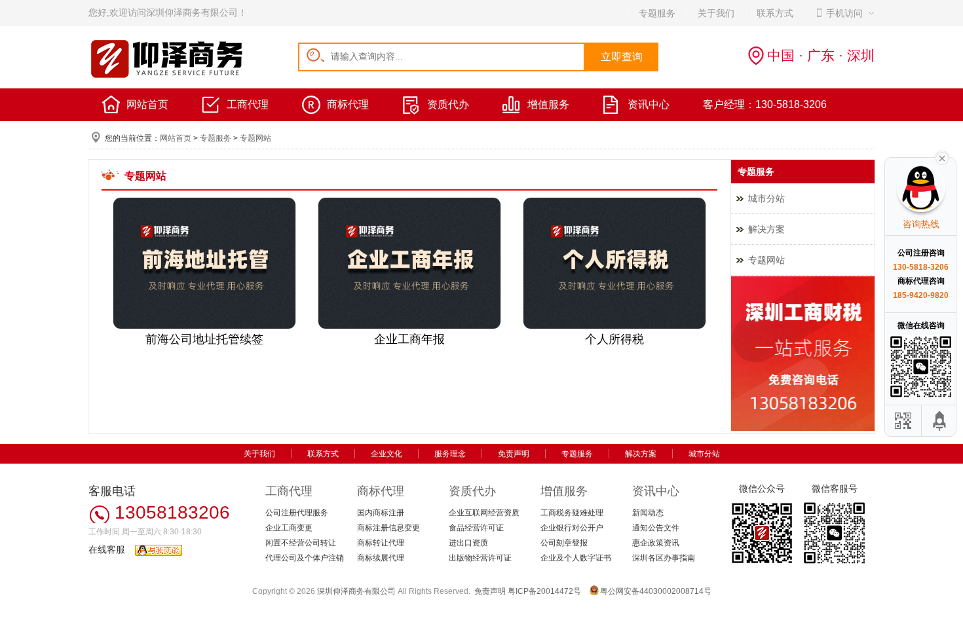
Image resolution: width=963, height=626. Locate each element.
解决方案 (766, 229)
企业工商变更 (288, 527)
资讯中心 (649, 104)
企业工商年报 (409, 339)
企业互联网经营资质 (484, 512)
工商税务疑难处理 (571, 512)
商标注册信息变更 (388, 527)
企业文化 (386, 453)
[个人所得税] (614, 326)
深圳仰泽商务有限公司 (356, 591)
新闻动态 (648, 512)
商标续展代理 (380, 557)
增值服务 (548, 104)
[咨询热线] (803, 428)
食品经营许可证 (476, 527)
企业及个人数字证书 (575, 557)
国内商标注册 (380, 512)
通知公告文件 (655, 527)
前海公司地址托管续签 (204, 339)
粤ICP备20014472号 (544, 591)
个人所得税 (614, 339)
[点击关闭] (942, 157)
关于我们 (259, 453)
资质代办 (448, 104)
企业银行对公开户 (571, 527)
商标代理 (348, 104)
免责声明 (513, 453)
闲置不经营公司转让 (300, 542)
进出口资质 (468, 542)
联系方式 (323, 453)
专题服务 (215, 138)
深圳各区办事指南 (663, 557)
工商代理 (248, 104)
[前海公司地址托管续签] (204, 326)
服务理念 (450, 453)
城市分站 (766, 198)
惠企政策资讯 (655, 542)
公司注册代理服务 (296, 512)
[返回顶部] (940, 420)
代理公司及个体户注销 (304, 557)
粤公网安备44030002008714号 (655, 591)
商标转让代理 (380, 542)
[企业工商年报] (409, 326)
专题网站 (255, 138)
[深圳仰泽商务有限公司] (167, 76)
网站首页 (147, 104)
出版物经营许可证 (480, 557)
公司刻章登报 (564, 542)
